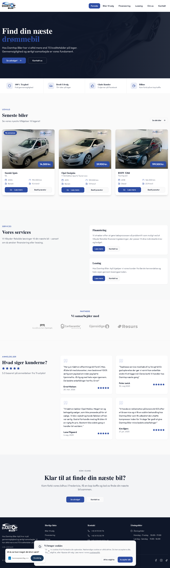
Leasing (139, 6)
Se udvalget (11, 60)
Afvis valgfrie (108, 559)
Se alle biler (156, 120)
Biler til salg (108, 6)
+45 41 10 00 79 (97, 535)
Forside (94, 6)
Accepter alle (125, 559)
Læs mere (18, 190)
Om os (150, 6)
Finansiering (124, 6)
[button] (25, 556)
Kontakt (162, 6)
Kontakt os (37, 60)
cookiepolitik (95, 552)
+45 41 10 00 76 (97, 531)
